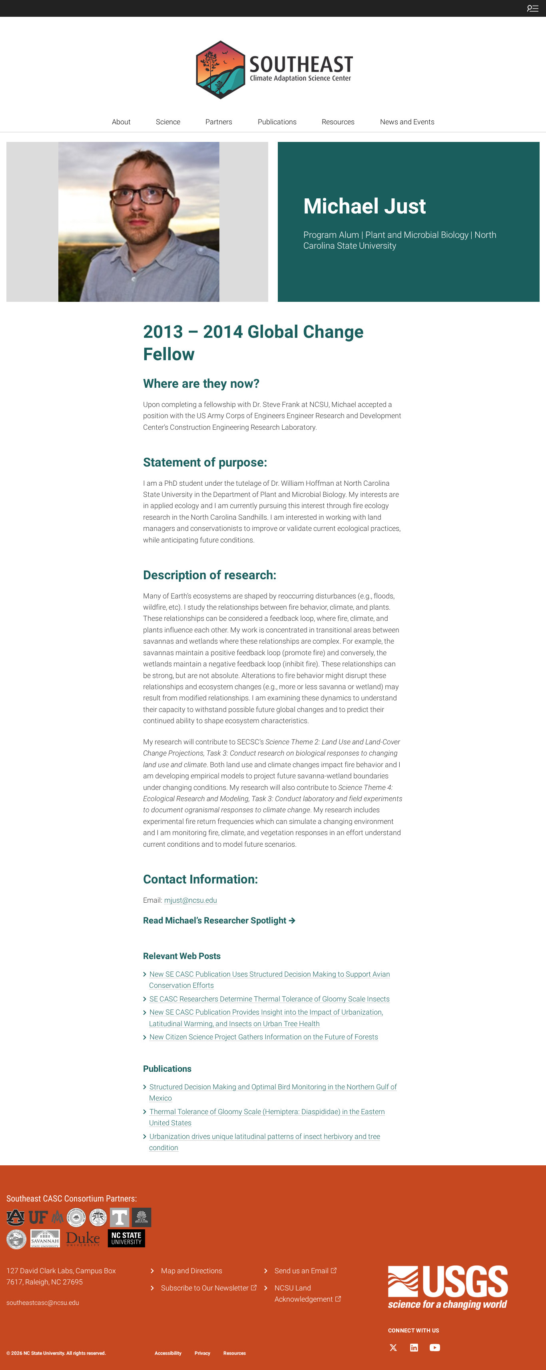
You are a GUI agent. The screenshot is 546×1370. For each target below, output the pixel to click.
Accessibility (168, 1353)
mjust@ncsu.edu (190, 900)
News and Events (407, 122)
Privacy (202, 1353)
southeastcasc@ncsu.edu (42, 1302)
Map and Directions (191, 1271)
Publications (277, 122)
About (121, 122)
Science (168, 122)
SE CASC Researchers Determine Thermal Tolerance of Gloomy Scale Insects (269, 999)
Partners (218, 122)
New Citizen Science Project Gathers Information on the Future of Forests (263, 1037)
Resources (338, 122)
